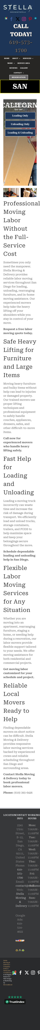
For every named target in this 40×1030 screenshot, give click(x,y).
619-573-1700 (20, 873)
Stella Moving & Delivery (6, 962)
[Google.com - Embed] (7, 836)
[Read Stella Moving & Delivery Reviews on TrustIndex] (15, 1002)
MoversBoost (7, 985)
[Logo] (17, 8)
